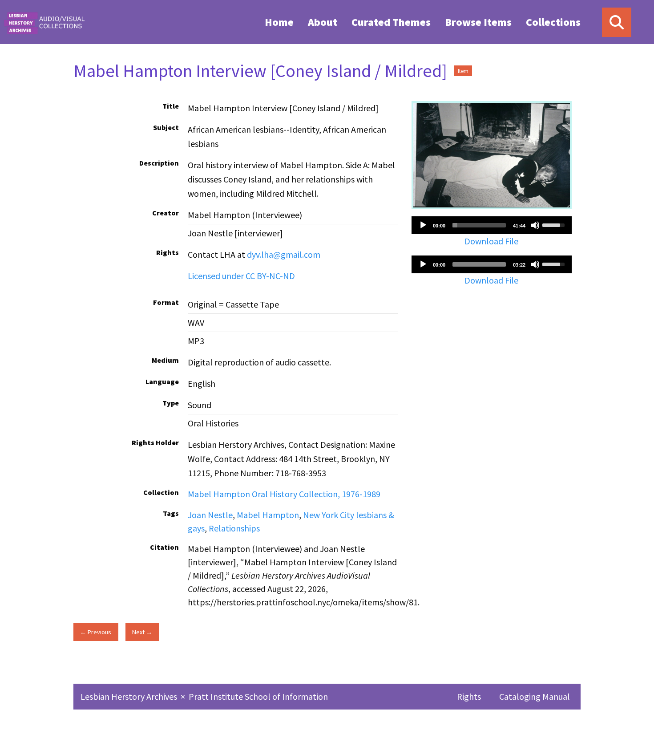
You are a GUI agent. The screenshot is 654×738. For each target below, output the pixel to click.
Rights (469, 696)
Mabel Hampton (268, 514)
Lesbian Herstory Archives (130, 696)
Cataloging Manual (534, 696)
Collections (553, 22)
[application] (492, 225)
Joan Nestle (210, 514)
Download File (491, 241)
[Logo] (44, 22)
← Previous (95, 632)
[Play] (423, 225)
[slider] (479, 225)
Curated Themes (391, 22)
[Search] (616, 22)
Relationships (234, 528)
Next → (142, 632)
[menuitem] (279, 22)
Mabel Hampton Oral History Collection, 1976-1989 (284, 493)
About (322, 22)
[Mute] (535, 225)
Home (279, 22)
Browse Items (478, 22)
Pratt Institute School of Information (258, 696)
